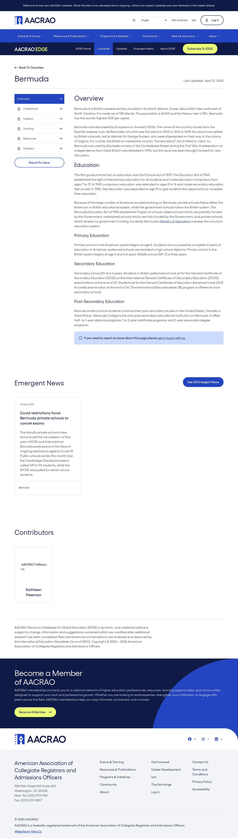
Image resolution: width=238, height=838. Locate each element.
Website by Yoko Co (28, 831)
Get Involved (179, 20)
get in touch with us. (172, 338)
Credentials (30, 108)
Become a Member (32, 712)
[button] (39, 162)
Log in (215, 20)
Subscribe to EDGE (200, 48)
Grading (28, 128)
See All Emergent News (203, 382)
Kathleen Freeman (33, 592)
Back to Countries (31, 67)
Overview (23, 98)
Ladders (28, 118)
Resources (29, 138)
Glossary (28, 148)
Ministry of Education (175, 221)
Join (194, 20)
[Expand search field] (134, 20)
